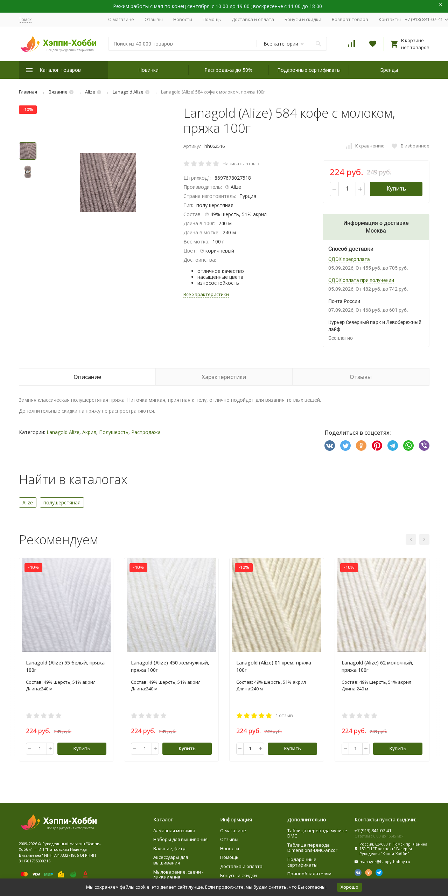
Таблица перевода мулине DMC (317, 833)
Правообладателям (309, 873)
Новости (182, 19)
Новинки (148, 70)
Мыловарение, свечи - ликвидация (178, 875)
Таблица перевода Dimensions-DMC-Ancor (312, 848)
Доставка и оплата (253, 19)
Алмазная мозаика (174, 830)
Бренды (389, 70)
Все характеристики (206, 294)
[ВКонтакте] (329, 445)
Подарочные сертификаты (309, 70)
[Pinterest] (377, 445)
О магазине (121, 19)
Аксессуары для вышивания (170, 860)
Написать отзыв (241, 163)
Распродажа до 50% (228, 70)
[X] (345, 445)
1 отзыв (284, 715)
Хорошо (349, 887)
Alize (90, 92)
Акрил (89, 432)
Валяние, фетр (169, 848)
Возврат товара (350, 19)
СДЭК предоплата (349, 259)
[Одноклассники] (361, 445)
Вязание (58, 92)
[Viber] (424, 445)
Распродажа (146, 432)
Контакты (390, 19)
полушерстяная (61, 502)
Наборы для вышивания (180, 839)
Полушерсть (113, 432)
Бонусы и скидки (303, 19)
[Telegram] (392, 445)
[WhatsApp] (408, 445)
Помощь (212, 19)
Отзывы (154, 19)
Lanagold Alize (128, 92)
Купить (396, 188)
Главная (28, 92)
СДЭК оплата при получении (361, 280)
